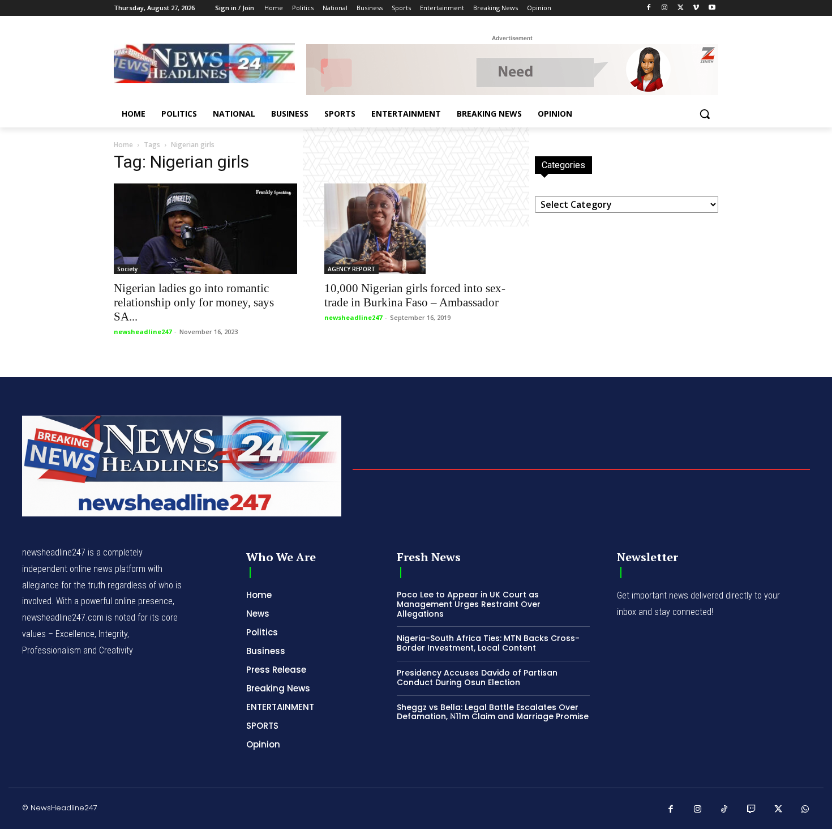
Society (127, 269)
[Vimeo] (695, 8)
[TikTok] (724, 810)
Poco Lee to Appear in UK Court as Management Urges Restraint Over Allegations (469, 604)
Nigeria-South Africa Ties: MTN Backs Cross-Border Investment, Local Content (488, 643)
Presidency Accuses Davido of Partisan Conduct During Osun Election (477, 677)
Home (123, 144)
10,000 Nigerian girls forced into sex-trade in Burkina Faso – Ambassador (414, 295)
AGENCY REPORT (351, 269)
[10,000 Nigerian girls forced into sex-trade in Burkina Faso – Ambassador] (416, 228)
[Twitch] (751, 810)
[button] (704, 113)
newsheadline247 (142, 331)
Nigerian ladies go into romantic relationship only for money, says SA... (194, 302)
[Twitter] (680, 8)
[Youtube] (711, 8)
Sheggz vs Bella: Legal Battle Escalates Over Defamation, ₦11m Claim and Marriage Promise (493, 712)
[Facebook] (648, 8)
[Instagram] (664, 8)
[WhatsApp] (805, 810)
